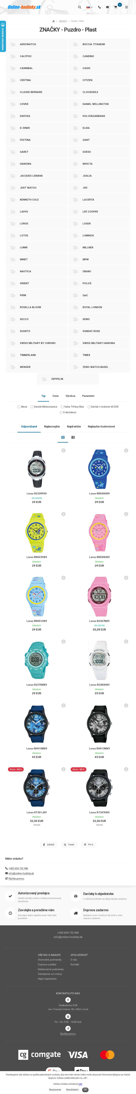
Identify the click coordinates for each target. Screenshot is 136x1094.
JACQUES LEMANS (31, 175)
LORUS (24, 223)
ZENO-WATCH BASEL (95, 367)
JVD (85, 187)
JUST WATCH (28, 187)
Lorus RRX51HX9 (37, 621)
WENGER (25, 367)
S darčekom (69, 412)
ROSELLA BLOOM (30, 307)
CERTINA (25, 80)
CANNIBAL (26, 68)
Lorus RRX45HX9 (99, 493)
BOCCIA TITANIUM (94, 44)
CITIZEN (87, 80)
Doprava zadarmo (95, 910)
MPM (86, 259)
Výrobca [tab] (70, 395)
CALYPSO (26, 56)
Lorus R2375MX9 (37, 684)
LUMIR (24, 247)
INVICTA (88, 163)
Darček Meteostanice (45, 406)
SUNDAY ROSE (91, 331)
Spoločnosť (79, 955)
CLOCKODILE (90, 92)
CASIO (86, 68)
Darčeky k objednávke (98, 894)
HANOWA (25, 163)
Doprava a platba (47, 964)
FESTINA (25, 139)
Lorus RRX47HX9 (37, 557)
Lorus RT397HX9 (99, 812)
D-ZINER (25, 127)
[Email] (107, 7)
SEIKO (86, 319)
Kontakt (75, 964)
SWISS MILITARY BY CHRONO (38, 343)
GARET (24, 151)
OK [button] (85, 1089)
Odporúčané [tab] (29, 426)
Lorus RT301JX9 (37, 812)
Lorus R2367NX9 (99, 621)
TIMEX (86, 355)
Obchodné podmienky (50, 959)
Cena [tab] (56, 395)
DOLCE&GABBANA (94, 116)
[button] (48, 844)
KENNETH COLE (29, 199)
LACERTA (88, 199)
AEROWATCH (28, 44)
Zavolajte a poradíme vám (36, 910)
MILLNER (88, 247)
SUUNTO (25, 331)
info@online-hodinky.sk (21, 873)
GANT (86, 139)
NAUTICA (25, 271)
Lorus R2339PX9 (37, 493)
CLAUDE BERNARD (31, 92)
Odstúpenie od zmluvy (50, 973)
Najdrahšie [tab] (74, 426)
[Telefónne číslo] (99, 7)
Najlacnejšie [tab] (52, 426)
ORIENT (24, 283)
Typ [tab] (43, 395)
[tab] (63, 437)
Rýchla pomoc (16, 878)
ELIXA (86, 127)
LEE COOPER (90, 211)
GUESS (87, 151)
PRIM (23, 295)
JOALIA (87, 175)
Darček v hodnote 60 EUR (104, 406)
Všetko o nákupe (49, 955)
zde (80, 1084)
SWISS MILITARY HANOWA (99, 343)
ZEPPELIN (57, 379)
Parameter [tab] (88, 395)
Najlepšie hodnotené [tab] (101, 426)
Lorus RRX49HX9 (99, 557)
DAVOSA (25, 116)
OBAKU (87, 271)
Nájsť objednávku (47, 978)
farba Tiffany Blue (74, 406)
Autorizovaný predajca (33, 893)
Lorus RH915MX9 (36, 748)
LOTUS (24, 235)
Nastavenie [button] (55, 1089)
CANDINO (88, 56)
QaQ (85, 295)
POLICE (87, 283)
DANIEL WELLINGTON (96, 104)
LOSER (87, 223)
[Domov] (24, 7)
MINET (24, 259)
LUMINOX (88, 235)
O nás (74, 959)
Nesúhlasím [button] (72, 1089)
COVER (24, 104)
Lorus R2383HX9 (99, 684)
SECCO (24, 319)
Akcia (24, 406)
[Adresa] (68, 1000)
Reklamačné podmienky (51, 969)
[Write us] (68, 1028)
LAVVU (24, 211)
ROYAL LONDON (92, 307)
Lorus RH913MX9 (99, 748)
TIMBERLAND (28, 355)
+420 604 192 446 (18, 868)
